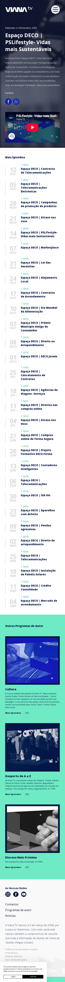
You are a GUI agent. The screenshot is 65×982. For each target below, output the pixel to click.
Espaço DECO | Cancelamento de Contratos (33, 375)
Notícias (10, 916)
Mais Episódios (13, 713)
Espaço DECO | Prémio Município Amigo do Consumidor (36, 326)
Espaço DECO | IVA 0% (35, 495)
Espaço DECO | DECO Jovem (39, 356)
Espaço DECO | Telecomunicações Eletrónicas (34, 187)
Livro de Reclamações (16, 959)
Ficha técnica (11, 953)
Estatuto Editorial (13, 956)
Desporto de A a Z (18, 776)
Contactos (11, 904)
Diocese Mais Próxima (21, 857)
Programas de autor (18, 910)
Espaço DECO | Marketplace (40, 247)
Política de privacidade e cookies (21, 949)
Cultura (10, 689)
